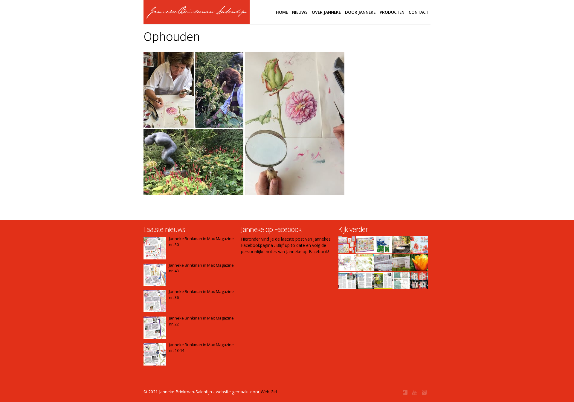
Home (282, 12)
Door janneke (360, 12)
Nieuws (300, 12)
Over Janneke (326, 12)
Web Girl (269, 392)
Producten (392, 12)
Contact (418, 12)
